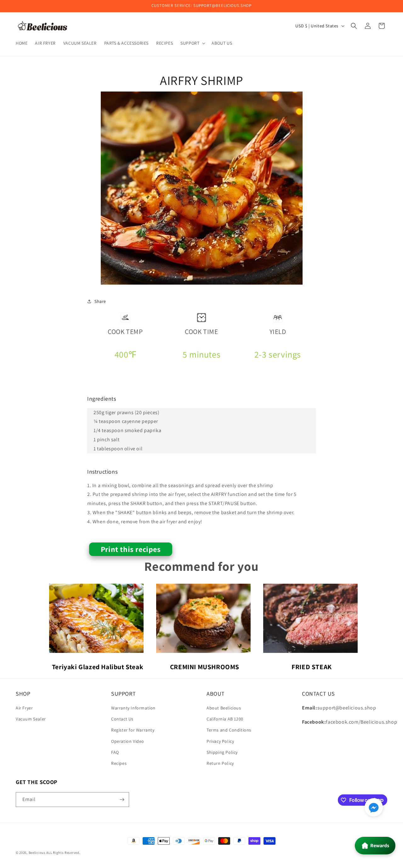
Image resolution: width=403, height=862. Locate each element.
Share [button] (100, 301)
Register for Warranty (133, 730)
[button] (192, 43)
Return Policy (220, 763)
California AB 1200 (225, 719)
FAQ (115, 752)
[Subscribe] (122, 799)
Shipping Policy (222, 752)
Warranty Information (133, 708)
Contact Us (122, 719)
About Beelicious (224, 708)
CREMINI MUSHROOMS (204, 666)
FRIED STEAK (312, 666)
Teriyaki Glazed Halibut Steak (97, 666)
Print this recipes (131, 549)
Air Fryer (24, 708)
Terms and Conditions (229, 730)
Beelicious (37, 852)
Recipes (119, 763)
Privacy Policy (220, 741)
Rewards (379, 845)
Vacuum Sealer (31, 719)
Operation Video (127, 741)
